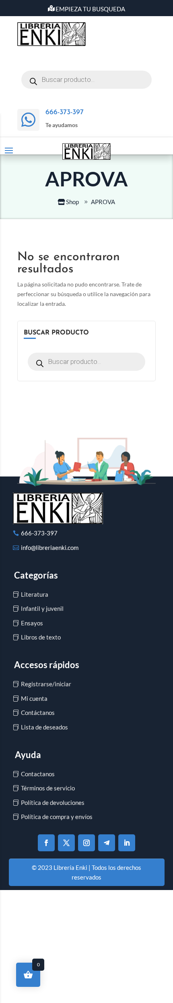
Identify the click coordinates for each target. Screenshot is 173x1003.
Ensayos (32, 623)
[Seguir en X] (66, 842)
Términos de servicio (48, 788)
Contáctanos (38, 712)
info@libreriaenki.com (49, 547)
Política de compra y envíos (57, 816)
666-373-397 (39, 533)
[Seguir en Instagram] (86, 842)
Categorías (36, 575)
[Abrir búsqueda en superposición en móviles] (86, 80)
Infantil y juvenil (42, 608)
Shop (72, 201)
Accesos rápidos (46, 664)
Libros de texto (41, 637)
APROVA (103, 201)
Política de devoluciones (52, 802)
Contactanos (38, 773)
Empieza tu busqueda (90, 9)
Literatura (34, 594)
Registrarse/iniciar (46, 683)
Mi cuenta (34, 698)
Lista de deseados (44, 727)
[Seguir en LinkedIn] (126, 842)
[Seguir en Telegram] (106, 842)
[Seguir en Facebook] (46, 842)
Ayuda (28, 754)
